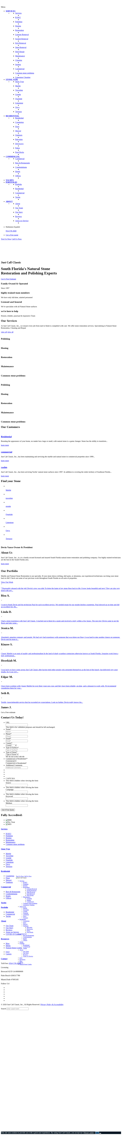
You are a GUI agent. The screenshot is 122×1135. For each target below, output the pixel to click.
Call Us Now (17, 239)
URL (8, 722)
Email (8, 739)
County (9, 743)
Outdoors (9, 882)
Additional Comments (14, 765)
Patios (28, 930)
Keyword (9, 796)
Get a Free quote (12, 235)
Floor (8, 878)
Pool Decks (30, 932)
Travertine (9, 856)
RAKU (8, 834)
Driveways (30, 929)
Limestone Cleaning (28, 905)
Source (8, 783)
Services (4, 829)
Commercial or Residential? (17, 759)
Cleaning (29, 898)
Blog (7, 944)
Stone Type (5, 849)
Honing (8, 838)
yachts (4, 467)
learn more (5, 445)
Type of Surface (12, 748)
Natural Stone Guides (14, 948)
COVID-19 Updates (13, 934)
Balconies (29, 927)
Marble (8, 854)
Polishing (9, 836)
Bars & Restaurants (13, 892)
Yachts (3, 903)
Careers (8, 954)
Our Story (9, 928)
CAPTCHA (10, 778)
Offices (8, 898)
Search (3, 1009)
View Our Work (7, 582)
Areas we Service (12, 932)
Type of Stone (11, 752)
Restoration (10, 840)
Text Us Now (6, 239)
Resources (5, 939)
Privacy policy (89, 1133)
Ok (97, 1133)
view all (4, 332)
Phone (8, 734)
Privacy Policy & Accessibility (52, 1004)
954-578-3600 (11, 231)
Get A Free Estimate (8, 279)
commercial (6, 452)
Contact (4, 959)
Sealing (29, 900)
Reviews (9, 930)
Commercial (6, 887)
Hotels (8, 896)
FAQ (8, 952)
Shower (9, 880)
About (3, 921)
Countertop (10, 876)
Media (8, 946)
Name (8, 729)
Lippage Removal (32, 889)
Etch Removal (31, 893)
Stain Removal (31, 892)
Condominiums (11, 894)
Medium (9, 803)
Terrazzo (9, 866)
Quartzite (9, 860)
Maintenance (10, 842)
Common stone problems (15, 844)
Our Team (9, 926)
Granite (8, 858)
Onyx (8, 864)
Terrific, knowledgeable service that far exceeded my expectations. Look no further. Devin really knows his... (42, 702)
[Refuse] (100, 1133)
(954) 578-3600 (15, 963)
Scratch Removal (31, 890)
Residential (6, 436)
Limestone (10, 862)
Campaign (9, 790)
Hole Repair (30, 895)
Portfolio (4, 907)
